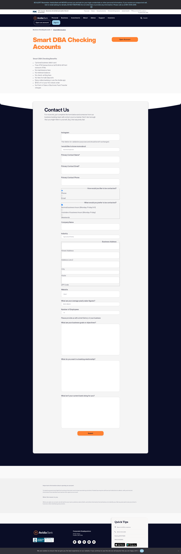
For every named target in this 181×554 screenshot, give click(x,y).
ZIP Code (65, 284)
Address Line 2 (67, 260)
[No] (178, 551)
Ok (142, 551)
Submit (90, 433)
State (63, 275)
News (93, 11)
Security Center (101, 11)
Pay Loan (86, 11)
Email (63, 198)
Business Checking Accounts (41, 30)
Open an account (42, 22)
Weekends (65, 217)
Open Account (124, 39)
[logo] (41, 18)
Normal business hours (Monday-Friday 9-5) (78, 207)
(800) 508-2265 (144, 12)
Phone (63, 193)
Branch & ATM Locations (139, 11)
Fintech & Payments (114, 11)
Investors (111, 18)
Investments (75, 18)
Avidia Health (125, 11)
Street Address (67, 250)
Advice (93, 18)
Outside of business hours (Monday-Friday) (78, 212)
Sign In (56, 22)
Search (145, 18)
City (63, 269)
